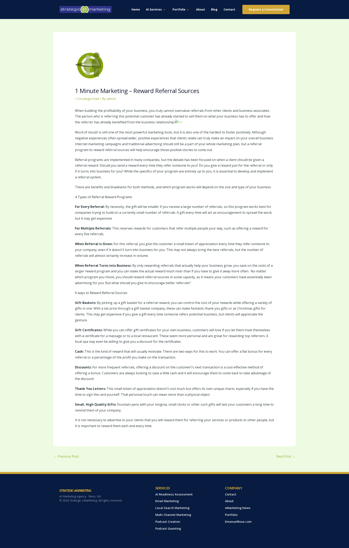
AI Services (154, 9)
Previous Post (66, 456)
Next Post (285, 456)
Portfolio (178, 9)
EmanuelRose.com (238, 521)
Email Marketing (167, 501)
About (200, 9)
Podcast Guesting (168, 528)
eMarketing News (237, 508)
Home (135, 9)
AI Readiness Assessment (174, 494)
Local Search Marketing (172, 508)
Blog (214, 9)
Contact (229, 9)
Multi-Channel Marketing (173, 515)
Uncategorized (88, 98)
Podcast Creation (167, 521)
